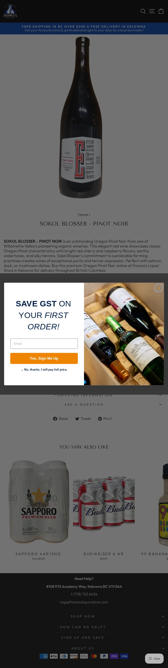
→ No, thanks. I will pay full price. (44, 369)
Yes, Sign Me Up (44, 358)
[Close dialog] (158, 288)
